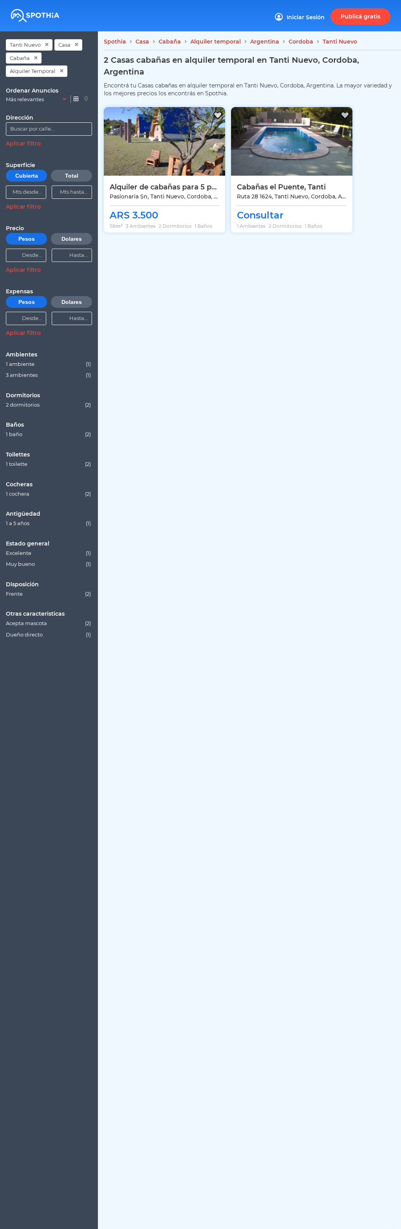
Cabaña (20, 58)
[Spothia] (47, 13)
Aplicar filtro (23, 143)
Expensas (19, 291)
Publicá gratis (360, 16)
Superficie (20, 165)
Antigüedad (23, 513)
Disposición (22, 584)
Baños (15, 424)
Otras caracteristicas (35, 613)
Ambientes (21, 354)
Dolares (71, 239)
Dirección (19, 117)
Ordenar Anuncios (32, 90)
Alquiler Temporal (33, 71)
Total (71, 176)
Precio (15, 228)
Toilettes (18, 454)
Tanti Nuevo (25, 45)
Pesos (26, 239)
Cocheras (19, 484)
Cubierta (26, 176)
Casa (64, 45)
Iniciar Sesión (306, 17)
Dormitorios (23, 395)
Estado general (27, 543)
